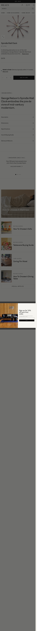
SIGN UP (27, 320)
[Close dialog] (34, 303)
